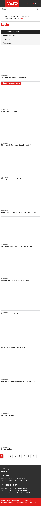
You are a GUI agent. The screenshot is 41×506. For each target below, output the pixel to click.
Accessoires (7, 43)
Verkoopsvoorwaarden (10, 500)
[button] (36, 3)
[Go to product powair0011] (20, 162)
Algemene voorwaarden (26, 503)
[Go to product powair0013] (20, 196)
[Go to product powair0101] (20, 432)
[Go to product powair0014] (20, 229)
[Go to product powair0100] (20, 398)
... (15, 456)
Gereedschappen (9, 35)
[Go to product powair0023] (20, 365)
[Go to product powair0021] (20, 331)
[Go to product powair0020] (20, 297)
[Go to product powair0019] (20, 263)
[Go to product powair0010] (20, 128)
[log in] (27, 3)
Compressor (7, 39)
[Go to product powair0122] (20, 61)
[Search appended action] (38, 9)
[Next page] (38, 456)
